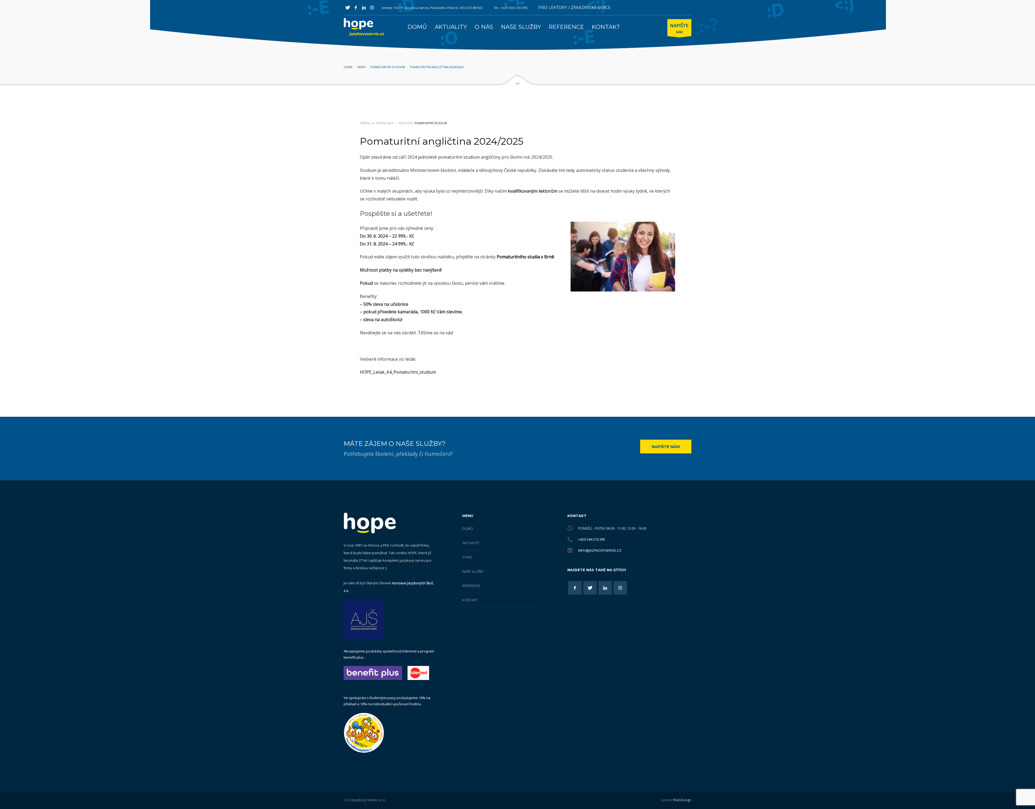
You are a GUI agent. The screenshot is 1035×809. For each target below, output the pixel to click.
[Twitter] (348, 8)
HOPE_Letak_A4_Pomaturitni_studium (398, 372)
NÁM (679, 28)
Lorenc (676, 799)
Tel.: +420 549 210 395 (510, 8)
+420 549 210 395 (591, 539)
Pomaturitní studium (431, 123)
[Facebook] (356, 8)
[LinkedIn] (364, 8)
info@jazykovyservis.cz (599, 550)
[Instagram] (372, 8)
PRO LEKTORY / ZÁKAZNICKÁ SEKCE (574, 7)
